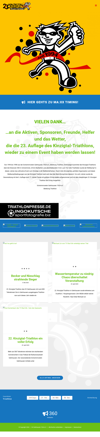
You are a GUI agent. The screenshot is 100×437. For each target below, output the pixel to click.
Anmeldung (92, 398)
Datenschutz (77, 427)
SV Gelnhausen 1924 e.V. (38, 427)
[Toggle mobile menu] (96, 5)
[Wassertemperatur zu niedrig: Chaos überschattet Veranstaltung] (74, 255)
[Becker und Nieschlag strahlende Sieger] (25, 255)
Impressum (68, 427)
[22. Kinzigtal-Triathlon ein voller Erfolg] (25, 320)
